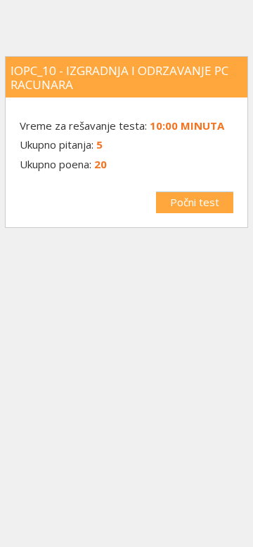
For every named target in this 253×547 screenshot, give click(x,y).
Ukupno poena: (55, 164)
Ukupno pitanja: (56, 144)
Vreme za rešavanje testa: (85, 126)
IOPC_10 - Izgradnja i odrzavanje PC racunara (119, 77)
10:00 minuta (187, 126)
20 (100, 164)
